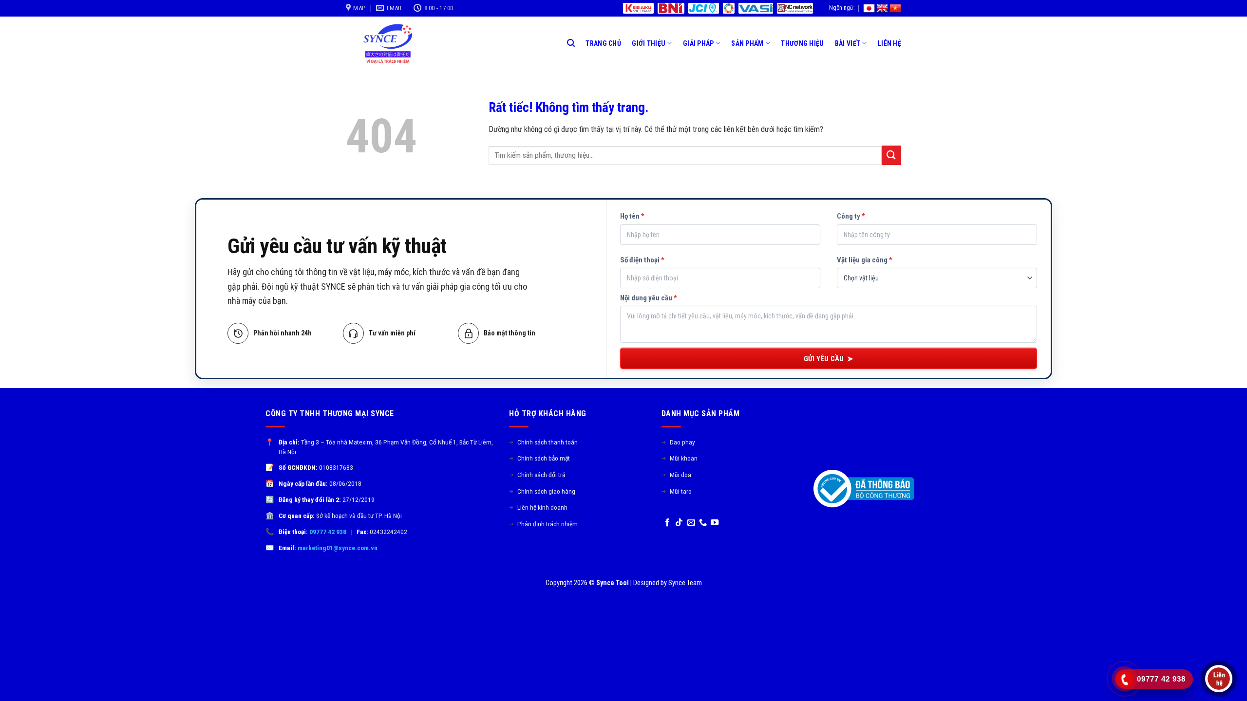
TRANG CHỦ (603, 43)
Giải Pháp (698, 43)
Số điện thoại (642, 260)
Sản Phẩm (747, 43)
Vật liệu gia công (864, 260)
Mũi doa (676, 475)
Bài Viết (847, 43)
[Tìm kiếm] (571, 43)
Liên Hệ (889, 43)
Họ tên (632, 216)
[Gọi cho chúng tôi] (703, 522)
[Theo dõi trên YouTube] (714, 522)
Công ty (851, 216)
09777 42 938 (327, 531)
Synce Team (685, 583)
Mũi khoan (679, 458)
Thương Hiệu (802, 43)
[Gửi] (891, 155)
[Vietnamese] (895, 8)
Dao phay (678, 442)
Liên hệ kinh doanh (538, 507)
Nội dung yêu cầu (648, 298)
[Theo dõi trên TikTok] (679, 522)
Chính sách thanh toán (543, 442)
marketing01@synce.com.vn (338, 548)
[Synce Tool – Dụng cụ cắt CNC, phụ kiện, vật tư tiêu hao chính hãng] (391, 43)
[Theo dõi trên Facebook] (667, 522)
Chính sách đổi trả (537, 475)
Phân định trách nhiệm (543, 524)
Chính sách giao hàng (542, 491)
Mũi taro (676, 491)
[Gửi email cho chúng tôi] (691, 522)
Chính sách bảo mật (539, 458)
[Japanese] (869, 8)
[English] (882, 8)
